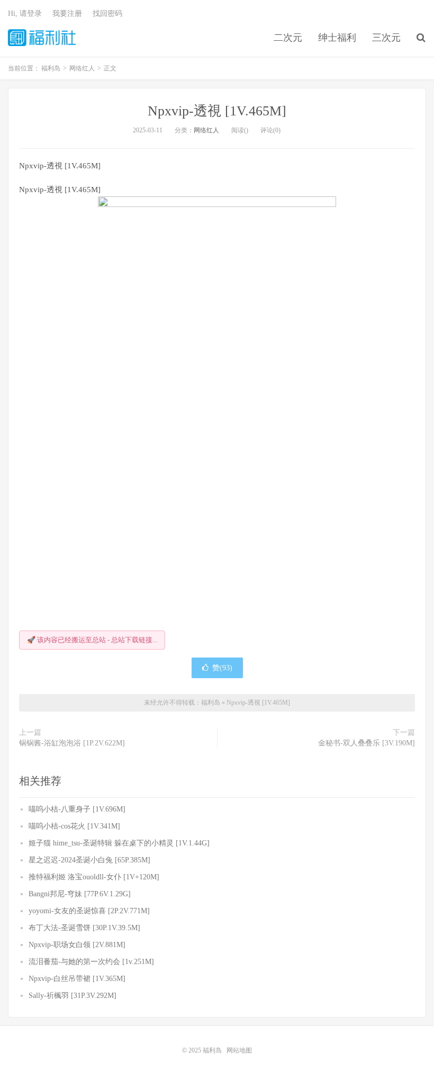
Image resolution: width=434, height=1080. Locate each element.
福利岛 (42, 37)
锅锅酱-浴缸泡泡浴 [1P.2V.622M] (72, 743)
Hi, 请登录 (25, 13)
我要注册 (67, 13)
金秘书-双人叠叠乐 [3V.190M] (366, 743)
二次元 (288, 37)
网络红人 (206, 130)
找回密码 (107, 13)
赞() (222, 668)
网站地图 (239, 1050)
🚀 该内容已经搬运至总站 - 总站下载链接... (92, 640)
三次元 (386, 37)
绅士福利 (337, 37)
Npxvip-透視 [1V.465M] (217, 111)
